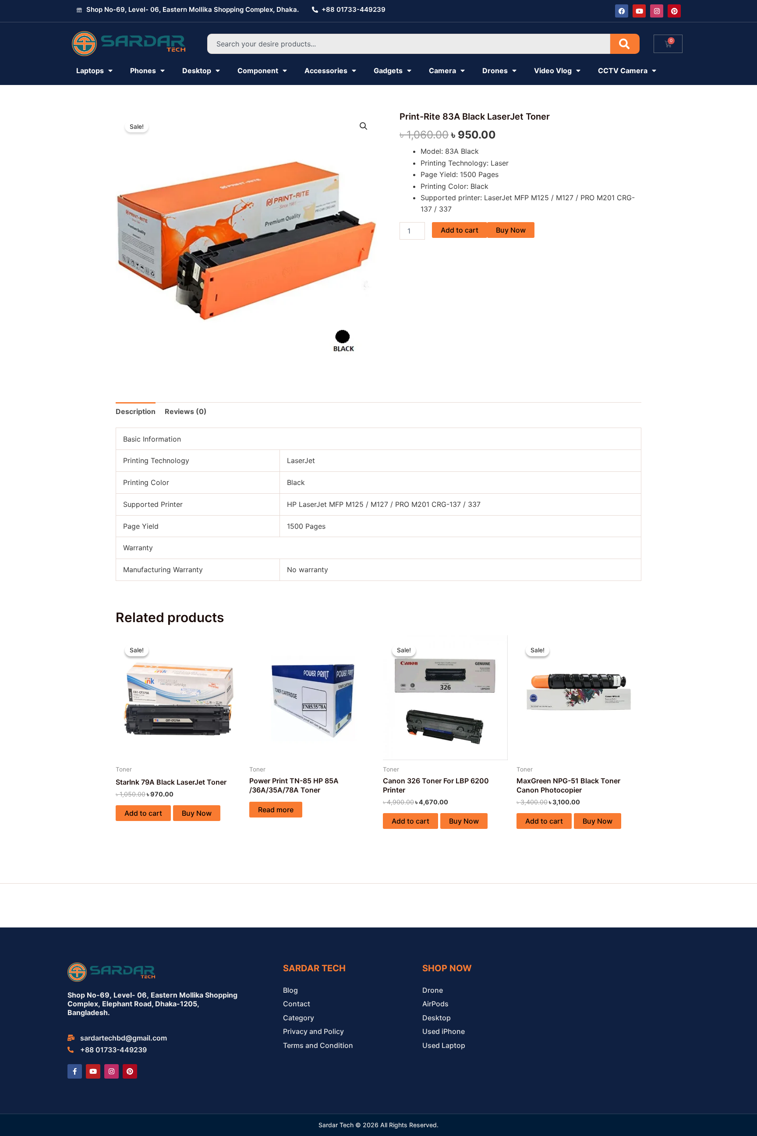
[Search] (625, 44)
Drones (495, 70)
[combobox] (408, 44)
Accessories (325, 70)
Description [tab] (136, 411)
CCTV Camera (622, 70)
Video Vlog (553, 70)
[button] (363, 126)
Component (257, 70)
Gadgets (388, 70)
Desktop (196, 70)
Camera (442, 70)
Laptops (90, 70)
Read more (276, 809)
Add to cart (459, 230)
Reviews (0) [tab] (186, 411)
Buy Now (511, 230)
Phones (143, 70)
